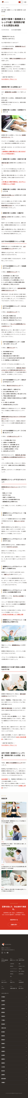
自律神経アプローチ (13, 971)
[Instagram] (2, 953)
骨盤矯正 (11, 973)
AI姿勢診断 (12, 963)
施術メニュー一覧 (14, 960)
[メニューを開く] (25, 2)
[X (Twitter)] (5, 953)
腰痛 (19, 963)
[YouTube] (7, 953)
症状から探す (21, 960)
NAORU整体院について (4, 961)
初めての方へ (4, 982)
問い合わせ (21, 988)
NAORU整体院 (12, 1093)
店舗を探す (14, 924)
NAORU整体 (4, 779)
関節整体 (11, 966)
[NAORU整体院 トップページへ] (5, 2)
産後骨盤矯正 (21, 973)
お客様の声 (21, 982)
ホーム (2, 7)
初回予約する (14, 920)
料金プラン (12, 982)
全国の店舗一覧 (13, 988)
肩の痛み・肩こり (22, 966)
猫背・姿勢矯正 (21, 971)
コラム (7, 7)
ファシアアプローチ (13, 968)
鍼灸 (11, 976)
